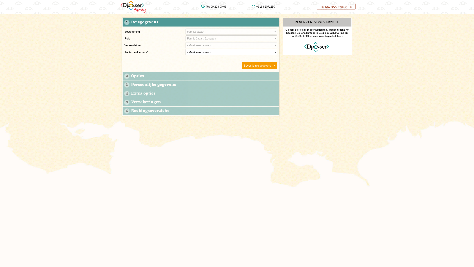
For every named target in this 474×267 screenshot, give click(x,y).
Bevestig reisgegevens (257, 65)
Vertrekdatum (132, 45)
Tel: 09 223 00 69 (216, 6)
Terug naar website (336, 6)
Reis (127, 38)
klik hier (337, 36)
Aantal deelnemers (136, 52)
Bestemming (132, 31)
